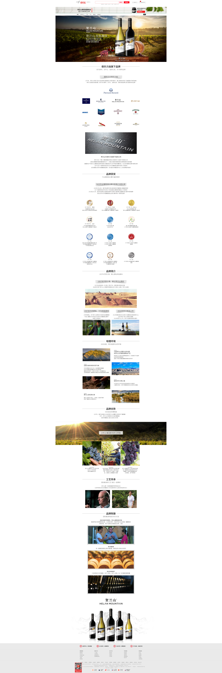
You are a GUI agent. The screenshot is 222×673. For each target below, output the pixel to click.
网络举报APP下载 (121, 670)
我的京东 (135, 2)
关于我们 (82, 662)
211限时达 (96, 653)
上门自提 (96, 652)
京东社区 (118, 662)
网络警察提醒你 (101, 670)
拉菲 (118, 4)
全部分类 (81, 14)
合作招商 (94, 662)
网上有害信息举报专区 (114, 670)
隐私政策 (131, 662)
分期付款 (110, 655)
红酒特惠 (106, 4)
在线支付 (110, 653)
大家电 (81, 657)
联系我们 (86, 662)
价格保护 (125, 653)
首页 (78, 14)
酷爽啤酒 (102, 4)
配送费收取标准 (97, 656)
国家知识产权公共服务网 (127, 670)
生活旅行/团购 (82, 655)
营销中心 (102, 662)
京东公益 (135, 662)
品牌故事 (98, 14)
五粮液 (112, 4)
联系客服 (90, 662)
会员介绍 (81, 653)
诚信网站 (108, 670)
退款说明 (125, 655)
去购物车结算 (143, 2)
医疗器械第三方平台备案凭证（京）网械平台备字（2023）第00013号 (120, 666)
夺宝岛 (140, 652)
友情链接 (110, 662)
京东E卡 (140, 656)
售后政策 (125, 652)
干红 (87, 14)
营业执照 (134, 666)
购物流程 (81, 652)
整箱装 (94, 14)
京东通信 (140, 657)
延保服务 (140, 655)
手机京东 (106, 662)
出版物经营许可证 (111, 665)
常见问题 (81, 656)
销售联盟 (114, 662)
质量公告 (127, 662)
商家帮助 (98, 662)
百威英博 (115, 4)
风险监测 (123, 662)
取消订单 (125, 657)
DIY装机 (140, 653)
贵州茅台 (109, 4)
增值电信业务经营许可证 (141, 666)
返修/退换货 (126, 656)
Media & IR (139, 662)
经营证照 (106, 666)
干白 (90, 14)
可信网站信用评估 (95, 670)
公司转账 (110, 656)
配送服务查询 (97, 655)
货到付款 (110, 652)
